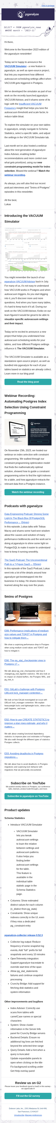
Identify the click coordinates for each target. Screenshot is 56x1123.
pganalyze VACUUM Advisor (19, 281)
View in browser (48, 6)
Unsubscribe (19, 1115)
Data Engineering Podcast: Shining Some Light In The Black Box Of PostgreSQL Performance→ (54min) (26, 518)
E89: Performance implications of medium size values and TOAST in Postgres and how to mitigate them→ (26, 634)
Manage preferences (33, 1115)
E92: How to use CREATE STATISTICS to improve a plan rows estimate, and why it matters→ (26, 723)
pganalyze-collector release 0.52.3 (23, 935)
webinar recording (14, 175)
